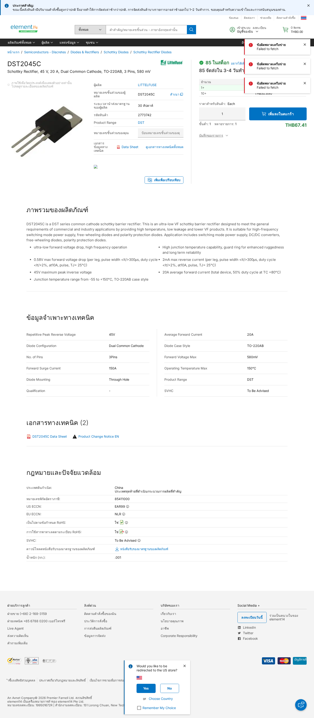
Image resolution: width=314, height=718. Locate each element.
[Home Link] (24, 29)
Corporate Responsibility (179, 636)
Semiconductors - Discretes (45, 52)
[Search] (191, 29)
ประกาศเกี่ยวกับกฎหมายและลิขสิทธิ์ (62, 680)
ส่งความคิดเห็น (18, 636)
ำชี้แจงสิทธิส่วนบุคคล (21, 680)
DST (141, 122)
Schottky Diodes (116, 52)
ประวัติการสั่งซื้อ (95, 621)
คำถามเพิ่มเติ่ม (17, 643)
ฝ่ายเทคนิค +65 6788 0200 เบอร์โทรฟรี (36, 621)
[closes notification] (308, 5)
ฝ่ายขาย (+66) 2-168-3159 (27, 614)
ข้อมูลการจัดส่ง (95, 636)
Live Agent (15, 628)
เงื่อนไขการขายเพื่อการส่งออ (108, 680)
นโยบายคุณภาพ (172, 621)
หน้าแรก (13, 52)
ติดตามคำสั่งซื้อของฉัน (100, 614)
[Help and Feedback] (301, 705)
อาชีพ (165, 628)
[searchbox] (146, 29)
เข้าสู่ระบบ (243, 28)
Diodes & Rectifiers (85, 52)
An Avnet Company (21, 698)
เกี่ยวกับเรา (168, 614)
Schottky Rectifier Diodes (152, 52)
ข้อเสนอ (233, 18)
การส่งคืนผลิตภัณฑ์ (97, 628)
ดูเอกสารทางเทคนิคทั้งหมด (164, 147)
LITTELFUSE (147, 85)
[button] (21, 42)
